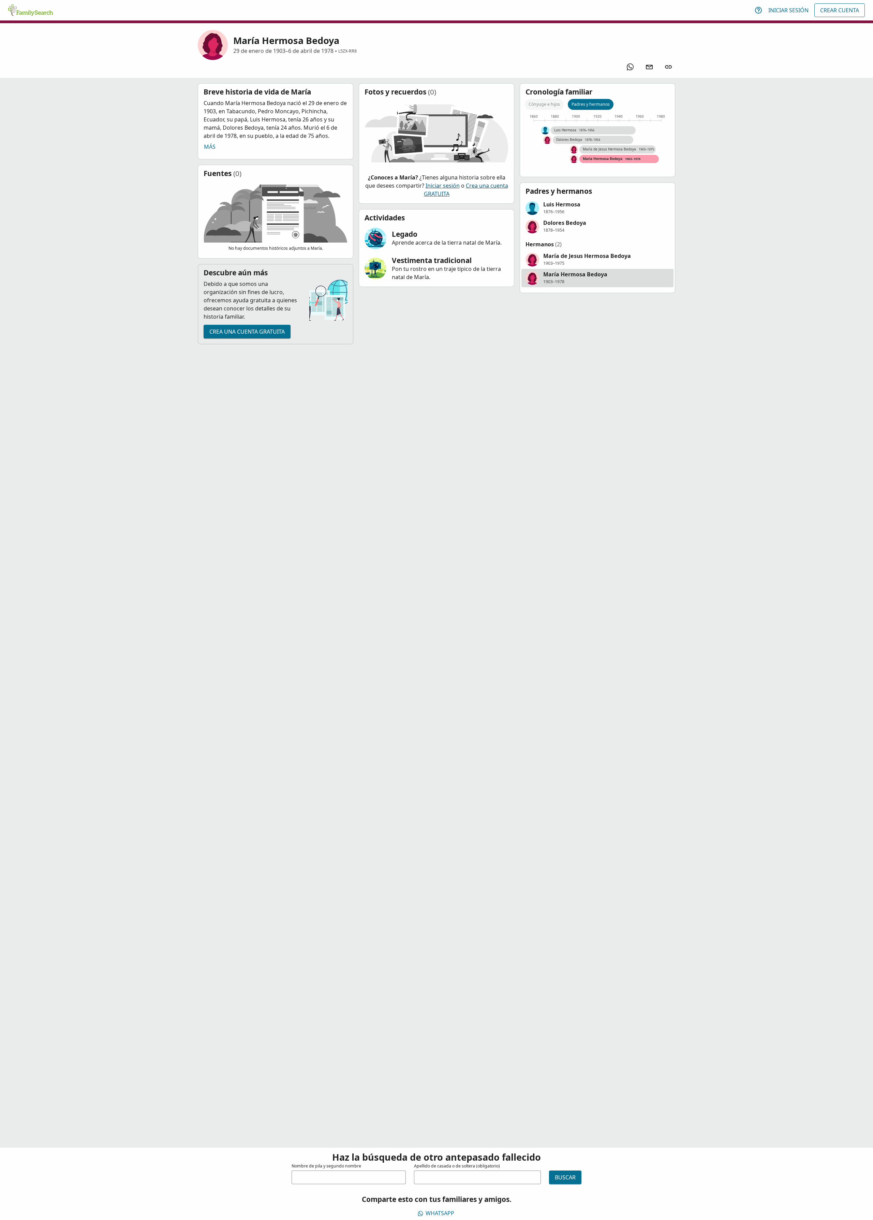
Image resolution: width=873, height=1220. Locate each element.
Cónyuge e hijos (544, 104)
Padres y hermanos (591, 104)
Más (210, 146)
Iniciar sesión (788, 10)
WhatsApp (440, 1213)
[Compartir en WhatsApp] (630, 67)
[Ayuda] (758, 10)
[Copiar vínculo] (668, 67)
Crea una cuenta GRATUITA (247, 331)
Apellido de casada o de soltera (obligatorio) (457, 1166)
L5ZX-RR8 (347, 51)
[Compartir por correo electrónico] (649, 67)
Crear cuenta (839, 10)
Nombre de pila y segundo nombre (326, 1166)
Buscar (565, 1177)
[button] (597, 208)
